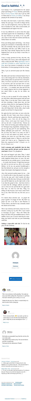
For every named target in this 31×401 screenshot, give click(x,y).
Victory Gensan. (10, 13)
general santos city (7, 383)
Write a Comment (16, 279)
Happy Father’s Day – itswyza (8, 368)
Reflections (8, 2)
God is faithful (17, 383)
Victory (15, 11)
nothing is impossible (7, 385)
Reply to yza (6, 322)
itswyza (3, 2)
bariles (8, 290)
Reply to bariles (5, 305)
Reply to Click (5, 346)
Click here (9, 332)
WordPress (23, 398)
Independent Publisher (10, 398)
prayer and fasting (19, 385)
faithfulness (18, 382)
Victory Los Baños (16, 15)
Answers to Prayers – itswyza (8, 361)
